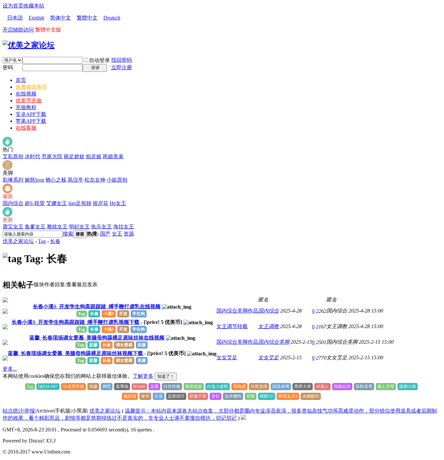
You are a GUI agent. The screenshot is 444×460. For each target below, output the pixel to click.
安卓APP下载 (31, 114)
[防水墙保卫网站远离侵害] (243, 418)
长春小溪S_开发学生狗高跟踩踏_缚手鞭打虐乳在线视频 (97, 306)
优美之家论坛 (18, 241)
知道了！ (165, 376)
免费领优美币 (31, 87)
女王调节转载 (232, 326)
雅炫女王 (57, 226)
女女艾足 (226, 357)
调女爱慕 (124, 344)
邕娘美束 (113, 156)
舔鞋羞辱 (364, 386)
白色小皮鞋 (217, 386)
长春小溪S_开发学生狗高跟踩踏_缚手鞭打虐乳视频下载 (75, 322)
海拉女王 (123, 226)
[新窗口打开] (5, 300)
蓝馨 (93, 344)
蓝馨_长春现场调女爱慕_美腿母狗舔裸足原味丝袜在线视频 (96, 337)
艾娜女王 (56, 203)
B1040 (139, 386)
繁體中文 (87, 17)
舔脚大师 (407, 386)
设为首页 (13, 5)
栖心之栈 (56, 180)
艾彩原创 (13, 156)
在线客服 (26, 128)
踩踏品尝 (342, 386)
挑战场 (130, 396)
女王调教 (268, 326)
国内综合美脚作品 (237, 310)
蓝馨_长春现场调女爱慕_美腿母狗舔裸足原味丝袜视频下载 (75, 353)
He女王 (118, 203)
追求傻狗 (233, 396)
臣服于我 (197, 396)
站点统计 (13, 411)
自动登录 (99, 60)
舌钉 (215, 396)
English (36, 17)
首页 (21, 80)
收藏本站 (33, 5)
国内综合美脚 (273, 342)
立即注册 (121, 67)
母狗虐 (239, 386)
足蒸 (154, 386)
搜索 (68, 233)
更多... (10, 369)
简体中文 (60, 17)
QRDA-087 (48, 386)
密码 (8, 67)
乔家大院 (52, 156)
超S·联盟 (35, 203)
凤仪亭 (75, 180)
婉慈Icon (34, 180)
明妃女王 (79, 226)
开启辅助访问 (18, 29)
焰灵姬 (93, 156)
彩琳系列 (13, 180)
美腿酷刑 (310, 396)
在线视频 (26, 93)
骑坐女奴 (193, 386)
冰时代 (32, 156)
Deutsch (111, 17)
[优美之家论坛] (29, 45)
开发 (123, 313)
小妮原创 (117, 180)
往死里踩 (259, 386)
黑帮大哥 (302, 386)
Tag (42, 241)
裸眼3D (266, 396)
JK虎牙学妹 (73, 386)
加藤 (93, 386)
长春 (55, 241)
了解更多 (143, 376)
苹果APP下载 (31, 121)
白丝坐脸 (171, 386)
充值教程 (26, 107)
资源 (129, 233)
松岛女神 (95, 180)
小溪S (108, 313)
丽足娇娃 (74, 156)
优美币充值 (29, 100)
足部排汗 (176, 396)
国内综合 (13, 203)
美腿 (141, 344)
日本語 (15, 17)
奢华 (145, 396)
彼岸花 (100, 203)
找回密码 (121, 60)
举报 (29, 411)
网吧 (106, 386)
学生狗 (138, 313)
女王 (117, 233)
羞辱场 (122, 386)
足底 (158, 396)
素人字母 (385, 386)
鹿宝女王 (13, 226)
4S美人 (322, 386)
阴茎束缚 (280, 386)
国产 (105, 233)
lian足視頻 (79, 203)
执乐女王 (101, 226)
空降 (250, 396)
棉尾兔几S (287, 396)
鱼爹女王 (35, 226)
